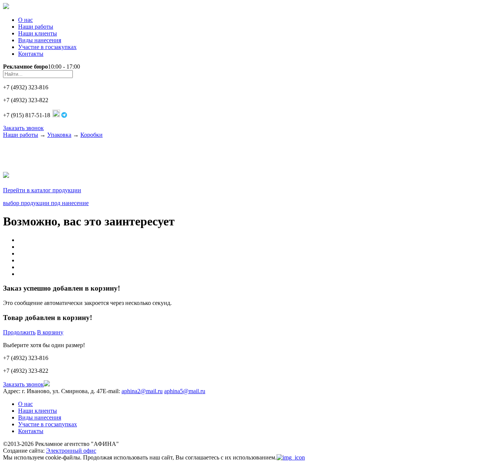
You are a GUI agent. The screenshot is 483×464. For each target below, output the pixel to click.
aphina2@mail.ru (142, 391)
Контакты (30, 54)
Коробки (91, 135)
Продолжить (19, 332)
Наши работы (35, 26)
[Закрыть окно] (291, 457)
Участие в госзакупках (47, 47)
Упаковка (59, 135)
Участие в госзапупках (47, 424)
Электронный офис (71, 450)
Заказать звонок (23, 128)
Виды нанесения (39, 40)
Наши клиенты (37, 33)
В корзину (50, 332)
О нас (25, 20)
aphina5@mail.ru (184, 391)
